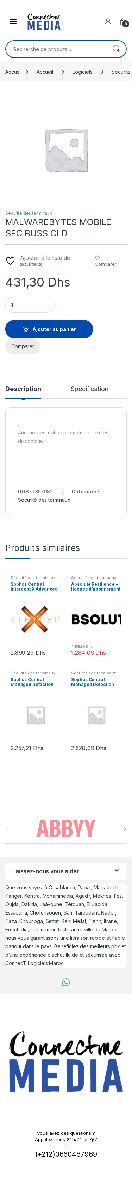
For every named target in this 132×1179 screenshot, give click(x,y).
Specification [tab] (89, 389)
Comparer (106, 264)
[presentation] (125, 829)
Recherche (116, 49)
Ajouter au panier (54, 329)
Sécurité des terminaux (28, 213)
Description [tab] (23, 389)
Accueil (13, 72)
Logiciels (83, 72)
